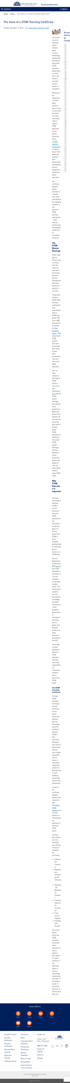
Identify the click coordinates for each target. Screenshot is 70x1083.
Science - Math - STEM (65, 62)
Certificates (65, 159)
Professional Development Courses (65, 113)
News (12, 14)
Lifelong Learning (10, 1061)
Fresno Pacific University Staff (38, 28)
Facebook (18, 1017)
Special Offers (25, 1062)
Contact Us (29, 1026)
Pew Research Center (55, 330)
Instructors (24, 1034)
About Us (40, 1055)
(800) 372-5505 (42, 1046)
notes (58, 566)
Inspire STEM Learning (55, 807)
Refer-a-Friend (26, 1058)
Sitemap (40, 1058)
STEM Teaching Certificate (55, 144)
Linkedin (40, 1017)
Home (6, 14)
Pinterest (52, 1017)
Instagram (29, 1017)
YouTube (18, 1026)
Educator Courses (10, 1034)
